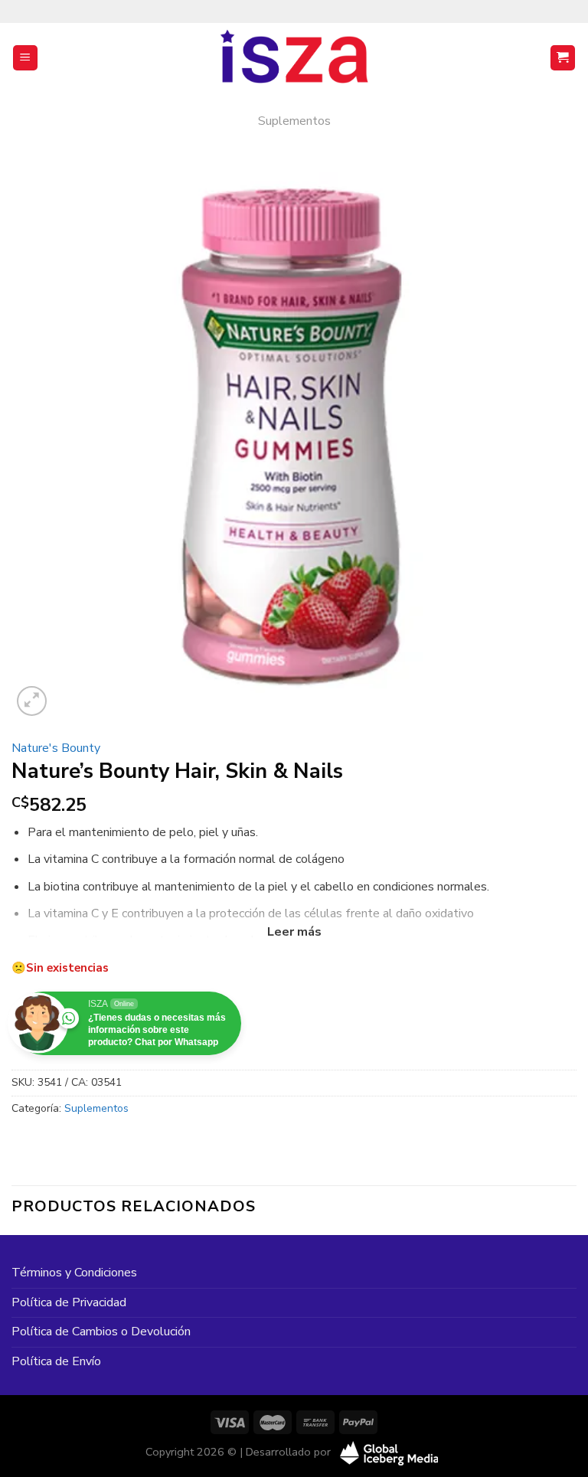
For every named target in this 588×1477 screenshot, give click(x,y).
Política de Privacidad (68, 1302)
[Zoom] (32, 701)
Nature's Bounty (55, 748)
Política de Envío (56, 1361)
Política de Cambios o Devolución (101, 1331)
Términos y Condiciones (74, 1272)
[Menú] (25, 57)
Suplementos (294, 121)
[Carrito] (563, 57)
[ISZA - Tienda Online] (294, 58)
